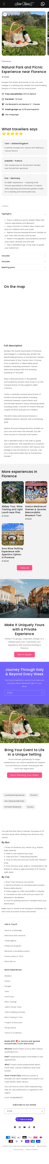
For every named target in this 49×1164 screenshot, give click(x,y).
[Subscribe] (41, 693)
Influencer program (13, 946)
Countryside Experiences (15, 795)
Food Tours (9, 997)
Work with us (10, 961)
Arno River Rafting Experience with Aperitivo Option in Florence (12, 553)
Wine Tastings (11, 1002)
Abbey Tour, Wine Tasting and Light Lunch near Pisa (12, 509)
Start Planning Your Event (24, 775)
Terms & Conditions (13, 1033)
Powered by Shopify (28, 1146)
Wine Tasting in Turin (14, 1017)
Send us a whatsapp (13, 930)
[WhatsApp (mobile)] (43, 4)
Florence (33, 795)
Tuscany (30, 807)
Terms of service (31, 1149)
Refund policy (42, 1146)
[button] (4, 4)
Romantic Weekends (13, 807)
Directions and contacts (15, 935)
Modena (8, 976)
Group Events (10, 1028)
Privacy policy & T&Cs (14, 956)
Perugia (8, 986)
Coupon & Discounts (13, 1022)
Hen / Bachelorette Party (14, 801)
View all (24, 567)
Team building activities (15, 1012)
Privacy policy (18, 1149)
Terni (7, 991)
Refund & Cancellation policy (17, 951)
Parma (7, 981)
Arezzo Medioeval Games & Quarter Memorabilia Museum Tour (35, 511)
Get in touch (24, 654)
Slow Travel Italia (14, 1146)
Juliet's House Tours (13, 1007)
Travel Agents (10, 941)
